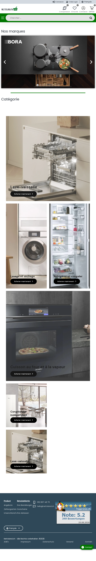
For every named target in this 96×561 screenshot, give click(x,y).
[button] (4, 62)
